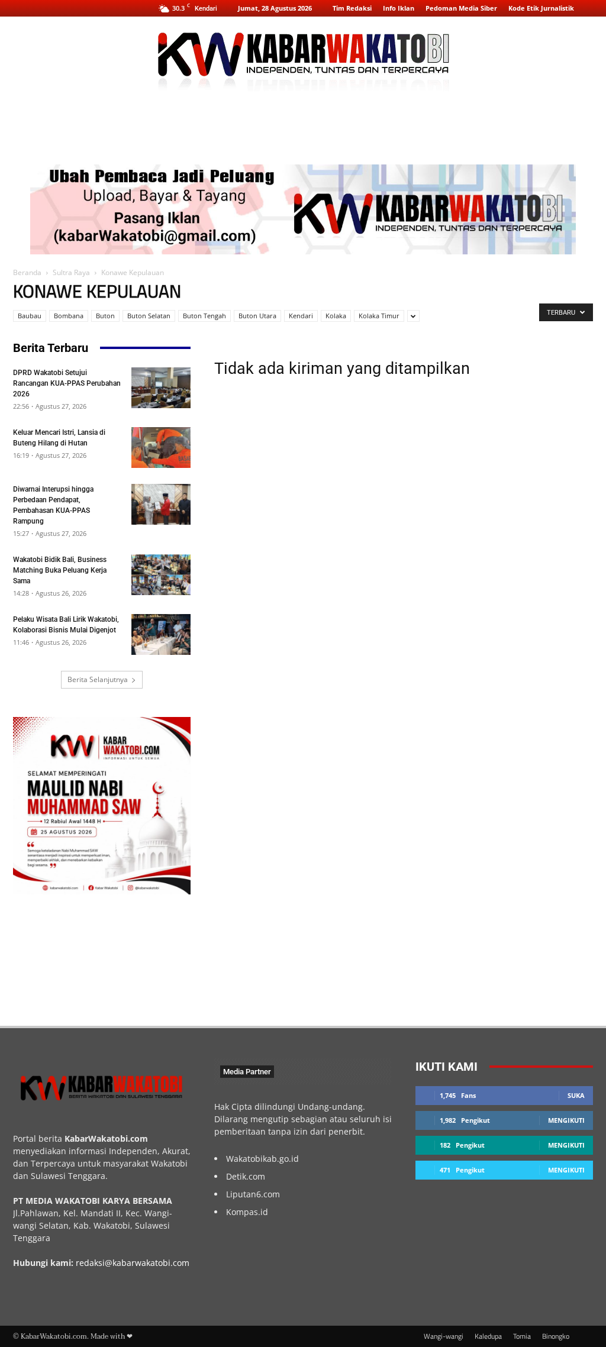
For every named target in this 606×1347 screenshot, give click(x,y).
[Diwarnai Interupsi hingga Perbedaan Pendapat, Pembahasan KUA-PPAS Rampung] (161, 504)
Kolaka (335, 315)
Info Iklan (398, 8)
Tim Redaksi (352, 8)
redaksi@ (94, 1262)
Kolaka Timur (379, 315)
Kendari (301, 315)
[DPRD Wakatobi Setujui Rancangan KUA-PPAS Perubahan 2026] (161, 387)
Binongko (555, 1336)
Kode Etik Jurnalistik (541, 8)
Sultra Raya (71, 272)
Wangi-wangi (443, 1336)
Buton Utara (257, 315)
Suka (576, 1095)
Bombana (68, 315)
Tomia (522, 1336)
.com (179, 1262)
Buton (105, 315)
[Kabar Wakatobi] (303, 56)
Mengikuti (566, 1120)
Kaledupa (488, 1336)
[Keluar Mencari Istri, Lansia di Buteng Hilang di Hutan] (161, 447)
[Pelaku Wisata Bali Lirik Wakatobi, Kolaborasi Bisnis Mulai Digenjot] (161, 634)
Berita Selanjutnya (97, 679)
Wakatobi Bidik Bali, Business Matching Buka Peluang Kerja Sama (60, 570)
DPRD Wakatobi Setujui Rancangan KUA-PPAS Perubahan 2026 (67, 383)
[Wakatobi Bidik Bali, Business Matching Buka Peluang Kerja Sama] (161, 574)
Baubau (29, 315)
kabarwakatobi (141, 1262)
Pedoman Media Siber (461, 8)
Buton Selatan (148, 315)
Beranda (27, 272)
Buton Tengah (204, 315)
